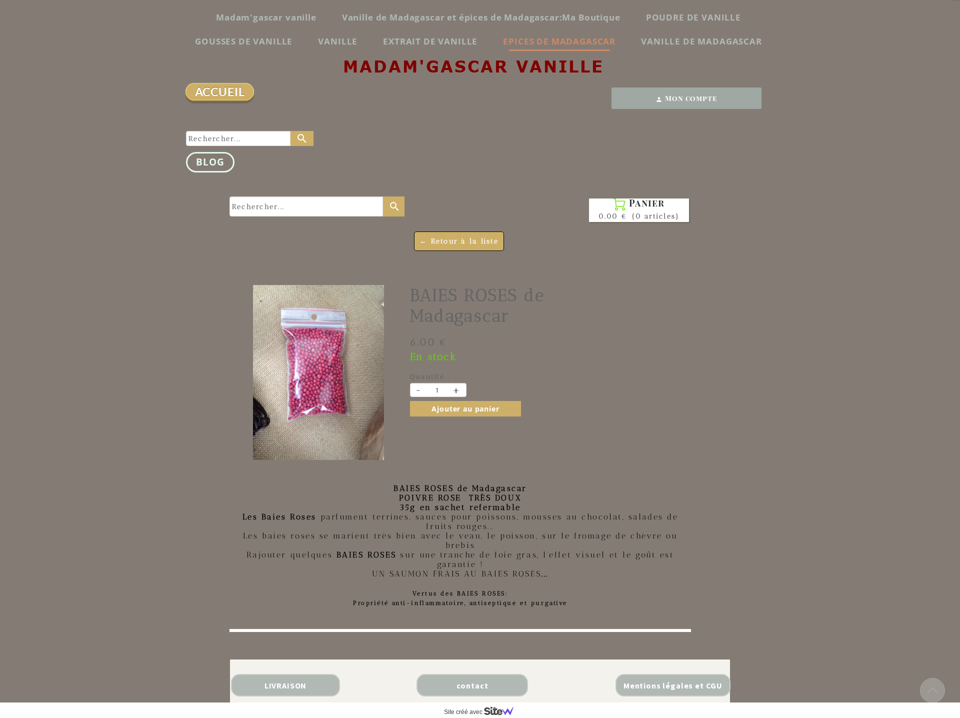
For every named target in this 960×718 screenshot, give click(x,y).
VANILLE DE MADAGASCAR (701, 41)
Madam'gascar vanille (266, 17)
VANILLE (338, 41)
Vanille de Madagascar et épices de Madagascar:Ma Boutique (481, 17)
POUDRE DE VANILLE (693, 17)
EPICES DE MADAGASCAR (559, 41)
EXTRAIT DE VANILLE (430, 41)
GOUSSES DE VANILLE (243, 41)
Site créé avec (464, 712)
